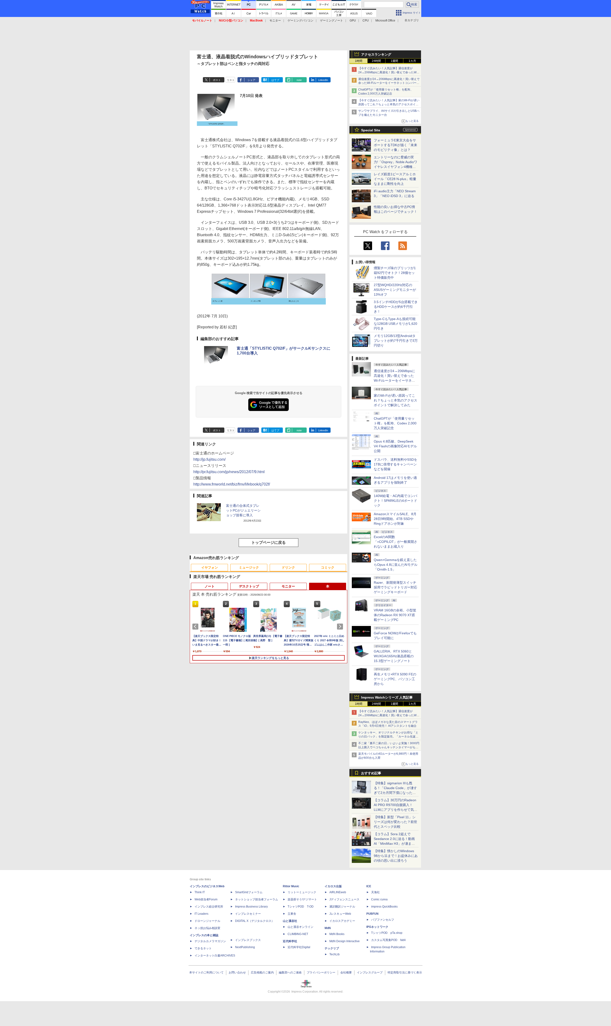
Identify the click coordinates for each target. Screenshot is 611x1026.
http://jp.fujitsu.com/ (209, 459)
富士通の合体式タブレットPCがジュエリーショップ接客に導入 (243, 510)
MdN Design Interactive (344, 941)
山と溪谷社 (290, 921)
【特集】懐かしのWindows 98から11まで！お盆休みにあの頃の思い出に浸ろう (396, 855)
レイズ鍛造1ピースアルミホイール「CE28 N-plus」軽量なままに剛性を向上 (395, 179)
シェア (251, 80)
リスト (231, 80)
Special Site (370, 130)
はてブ (275, 80)
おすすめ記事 (371, 773)
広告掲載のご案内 (262, 972)
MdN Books (336, 934)
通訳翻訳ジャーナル (342, 906)
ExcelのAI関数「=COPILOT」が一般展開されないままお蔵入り (395, 541)
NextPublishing (245, 947)
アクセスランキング (376, 54)
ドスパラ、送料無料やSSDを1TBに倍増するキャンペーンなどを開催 (395, 464)
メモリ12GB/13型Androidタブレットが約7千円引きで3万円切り (396, 340)
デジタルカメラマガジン (210, 941)
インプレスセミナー (248, 913)
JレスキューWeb (340, 913)
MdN (328, 928)
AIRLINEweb (337, 892)
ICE (368, 886)
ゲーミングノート (331, 20)
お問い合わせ (237, 972)
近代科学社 (290, 941)
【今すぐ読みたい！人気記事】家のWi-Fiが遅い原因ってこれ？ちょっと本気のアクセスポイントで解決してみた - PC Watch (388, 104)
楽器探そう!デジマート (302, 899)
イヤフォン (209, 567)
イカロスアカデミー (342, 921)
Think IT (200, 892)
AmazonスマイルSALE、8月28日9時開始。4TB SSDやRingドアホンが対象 (395, 518)
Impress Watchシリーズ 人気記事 (387, 697)
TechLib (334, 954)
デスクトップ (249, 586)
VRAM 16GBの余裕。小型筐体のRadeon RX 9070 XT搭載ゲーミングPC (395, 615)
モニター (275, 20)
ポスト (217, 80)
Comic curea (379, 899)
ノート (210, 586)
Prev (196, 626)
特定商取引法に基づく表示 (405, 972)
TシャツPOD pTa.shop (386, 933)
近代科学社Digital (299, 947)
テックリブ (332, 948)
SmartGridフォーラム (249, 892)
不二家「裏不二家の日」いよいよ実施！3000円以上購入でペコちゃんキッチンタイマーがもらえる (388, 747)
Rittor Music (291, 886)
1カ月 (412, 61)
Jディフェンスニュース (344, 899)
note (299, 80)
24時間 (376, 61)
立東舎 (292, 913)
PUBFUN (372, 913)
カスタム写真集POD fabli (388, 940)
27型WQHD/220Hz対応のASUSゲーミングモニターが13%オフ (395, 289)
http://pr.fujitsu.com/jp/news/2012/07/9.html (229, 472)
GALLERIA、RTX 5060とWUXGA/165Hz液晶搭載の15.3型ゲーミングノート (394, 656)
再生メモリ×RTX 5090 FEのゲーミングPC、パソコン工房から (395, 679)
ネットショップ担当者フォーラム (256, 899)
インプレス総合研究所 (209, 906)
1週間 (394, 61)
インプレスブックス (248, 940)
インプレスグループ (370, 972)
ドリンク (288, 567)
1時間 (358, 61)
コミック (327, 567)
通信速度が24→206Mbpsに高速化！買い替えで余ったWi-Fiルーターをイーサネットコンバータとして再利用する (389, 83)
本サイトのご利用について (206, 972)
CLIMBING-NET (298, 934)
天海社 (375, 892)
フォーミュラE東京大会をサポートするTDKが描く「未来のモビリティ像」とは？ (395, 145)
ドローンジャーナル (207, 921)
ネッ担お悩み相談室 (207, 928)
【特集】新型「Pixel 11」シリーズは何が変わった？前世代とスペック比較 (395, 821)
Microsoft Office (385, 20)
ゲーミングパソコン (300, 20)
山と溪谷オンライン (300, 927)
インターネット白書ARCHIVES (215, 955)
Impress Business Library (251, 906)
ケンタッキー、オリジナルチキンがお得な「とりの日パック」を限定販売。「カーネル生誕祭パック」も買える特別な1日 (388, 736)
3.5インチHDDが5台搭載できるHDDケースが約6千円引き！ (396, 306)
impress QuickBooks (384, 906)
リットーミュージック (302, 892)
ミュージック (249, 567)
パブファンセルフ (382, 919)
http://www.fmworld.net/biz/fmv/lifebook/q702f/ (231, 484)
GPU (353, 20)
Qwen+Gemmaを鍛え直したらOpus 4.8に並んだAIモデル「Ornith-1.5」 (395, 564)
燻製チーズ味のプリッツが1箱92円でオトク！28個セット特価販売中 (395, 272)
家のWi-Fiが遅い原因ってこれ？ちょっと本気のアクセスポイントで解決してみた (395, 400)
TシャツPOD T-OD (301, 906)
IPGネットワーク (377, 927)
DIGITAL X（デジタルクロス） (254, 921)
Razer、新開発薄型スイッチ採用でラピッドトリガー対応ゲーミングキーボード (395, 587)
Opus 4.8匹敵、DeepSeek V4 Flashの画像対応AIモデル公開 (395, 446)
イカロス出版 (333, 886)
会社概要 (346, 972)
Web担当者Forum (206, 899)
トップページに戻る (268, 542)
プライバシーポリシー (321, 972)
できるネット (203, 948)
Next (341, 626)
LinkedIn (323, 80)
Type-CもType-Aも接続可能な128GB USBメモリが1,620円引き (395, 323)
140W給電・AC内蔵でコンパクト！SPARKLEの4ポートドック (395, 500)
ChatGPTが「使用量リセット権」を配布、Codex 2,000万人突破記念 (395, 423)
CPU (366, 20)
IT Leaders (201, 913)
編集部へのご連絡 (290, 972)
